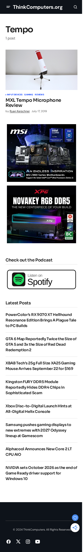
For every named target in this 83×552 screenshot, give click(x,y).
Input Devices (14, 95)
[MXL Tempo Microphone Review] (41, 70)
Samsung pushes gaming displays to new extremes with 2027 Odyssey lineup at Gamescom (38, 430)
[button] (8, 7)
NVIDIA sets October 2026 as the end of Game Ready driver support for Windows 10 (41, 473)
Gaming (28, 95)
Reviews (39, 95)
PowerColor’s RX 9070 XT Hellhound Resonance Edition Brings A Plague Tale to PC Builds (41, 320)
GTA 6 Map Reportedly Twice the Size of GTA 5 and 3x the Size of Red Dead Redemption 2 (41, 344)
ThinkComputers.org (37, 7)
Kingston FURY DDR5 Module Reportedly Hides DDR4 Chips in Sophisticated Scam (35, 387)
